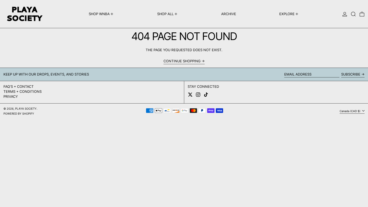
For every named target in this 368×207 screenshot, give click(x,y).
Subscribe (350, 74)
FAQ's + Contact (18, 87)
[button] (353, 14)
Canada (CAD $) (350, 111)
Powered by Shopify (18, 113)
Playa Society (26, 108)
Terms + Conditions (22, 92)
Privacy (10, 96)
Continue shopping (181, 61)
